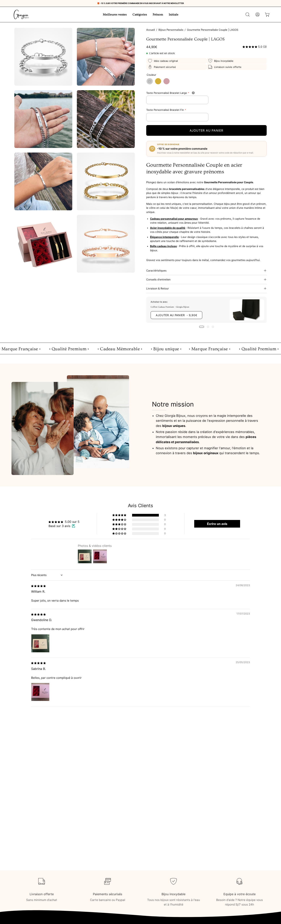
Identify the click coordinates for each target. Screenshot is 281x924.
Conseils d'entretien (158, 279)
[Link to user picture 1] (40, 643)
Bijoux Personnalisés (170, 29)
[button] (248, 14)
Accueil (150, 29)
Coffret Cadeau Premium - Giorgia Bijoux (170, 307)
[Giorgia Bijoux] (21, 14)
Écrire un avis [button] (217, 524)
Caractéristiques (156, 270)
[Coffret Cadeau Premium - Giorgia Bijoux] (247, 309)
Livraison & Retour (157, 288)
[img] (38, 586)
